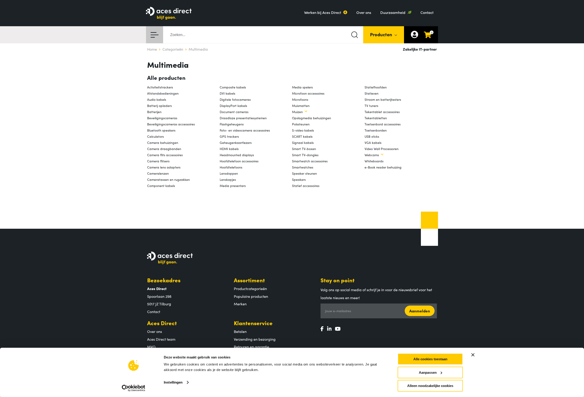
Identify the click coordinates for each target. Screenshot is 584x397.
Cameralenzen (158, 173)
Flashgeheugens (232, 124)
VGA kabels (373, 142)
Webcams (372, 155)
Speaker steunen (304, 173)
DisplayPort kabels (233, 105)
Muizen (297, 111)
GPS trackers (229, 136)
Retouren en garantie (251, 346)
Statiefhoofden (376, 87)
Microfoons (300, 99)
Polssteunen (301, 124)
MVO (151, 346)
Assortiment (249, 280)
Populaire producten (251, 296)
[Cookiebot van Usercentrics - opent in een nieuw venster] (134, 388)
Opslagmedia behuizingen (311, 118)
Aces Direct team (161, 339)
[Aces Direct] (169, 13)
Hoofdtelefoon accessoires (239, 161)
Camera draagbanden (164, 148)
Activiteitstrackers (160, 87)
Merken (240, 303)
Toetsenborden (376, 130)
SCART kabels (302, 136)
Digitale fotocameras (235, 99)
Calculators (155, 136)
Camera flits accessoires (165, 155)
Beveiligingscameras (162, 118)
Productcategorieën (250, 288)
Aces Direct (162, 323)
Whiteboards (374, 161)
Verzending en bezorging (255, 339)
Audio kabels (156, 99)
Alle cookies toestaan (430, 359)
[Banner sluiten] (472, 354)
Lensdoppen (229, 173)
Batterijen (154, 111)
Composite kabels (233, 87)
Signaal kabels (303, 142)
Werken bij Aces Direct (322, 12)
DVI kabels (227, 93)
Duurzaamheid (392, 12)
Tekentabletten (376, 118)
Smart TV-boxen (304, 148)
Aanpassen (428, 372)
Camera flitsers (158, 161)
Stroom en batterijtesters (383, 99)
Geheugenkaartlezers (236, 142)
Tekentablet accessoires (382, 111)
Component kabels (161, 185)
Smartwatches (302, 167)
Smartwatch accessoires (310, 161)
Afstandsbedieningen (163, 93)
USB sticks (372, 136)
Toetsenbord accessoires (383, 124)
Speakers (299, 179)
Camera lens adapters (163, 167)
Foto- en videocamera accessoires (245, 130)
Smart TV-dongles (305, 155)
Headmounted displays (237, 155)
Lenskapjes (228, 179)
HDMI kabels (229, 148)
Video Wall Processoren (382, 148)
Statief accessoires (305, 185)
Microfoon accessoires (308, 93)
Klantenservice (253, 323)
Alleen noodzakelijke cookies (430, 386)
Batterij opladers (159, 105)
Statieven (371, 93)
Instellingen (173, 382)
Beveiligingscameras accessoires (171, 124)
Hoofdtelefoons (231, 167)
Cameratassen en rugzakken (168, 179)
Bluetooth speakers (161, 130)
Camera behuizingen (162, 142)
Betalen (240, 331)
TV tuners (371, 105)
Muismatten (301, 105)
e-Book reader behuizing (383, 167)
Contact (426, 12)
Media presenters (233, 185)
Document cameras (234, 111)
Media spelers (302, 87)
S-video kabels (303, 130)
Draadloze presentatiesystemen (243, 118)
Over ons (363, 12)
